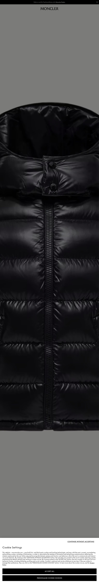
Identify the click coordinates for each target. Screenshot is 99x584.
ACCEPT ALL (49, 571)
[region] (49, 561)
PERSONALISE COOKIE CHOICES (49, 578)
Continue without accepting (80, 542)
